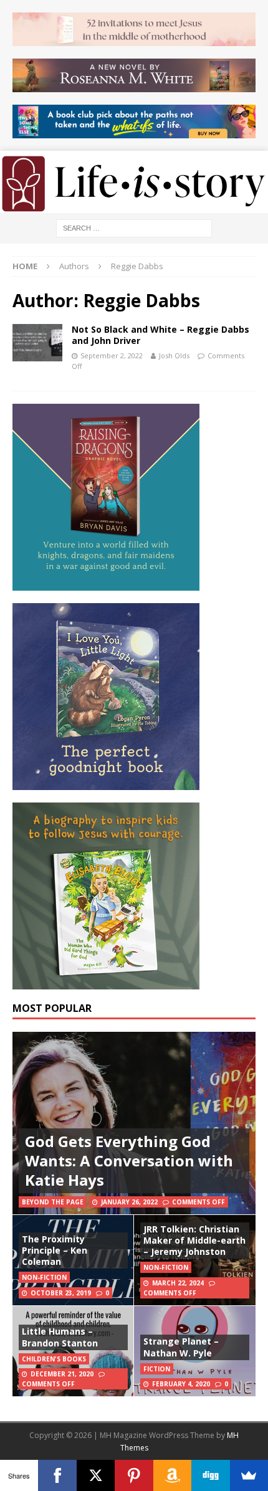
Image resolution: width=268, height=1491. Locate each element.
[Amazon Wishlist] (172, 1475)
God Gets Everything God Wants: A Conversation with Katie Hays (129, 1160)
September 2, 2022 (111, 355)
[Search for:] (134, 227)
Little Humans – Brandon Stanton (60, 1336)
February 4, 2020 (181, 1383)
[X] (96, 1475)
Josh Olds (174, 355)
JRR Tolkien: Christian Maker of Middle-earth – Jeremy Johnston (194, 1240)
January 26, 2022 (129, 1202)
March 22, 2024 (178, 1283)
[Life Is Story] (134, 206)
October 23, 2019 (61, 1293)
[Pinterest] (134, 1475)
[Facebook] (57, 1475)
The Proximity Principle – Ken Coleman (54, 1250)
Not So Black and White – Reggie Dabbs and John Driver (160, 334)
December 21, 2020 (62, 1374)
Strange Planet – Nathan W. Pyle (181, 1346)
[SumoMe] (249, 1475)
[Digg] (210, 1475)
